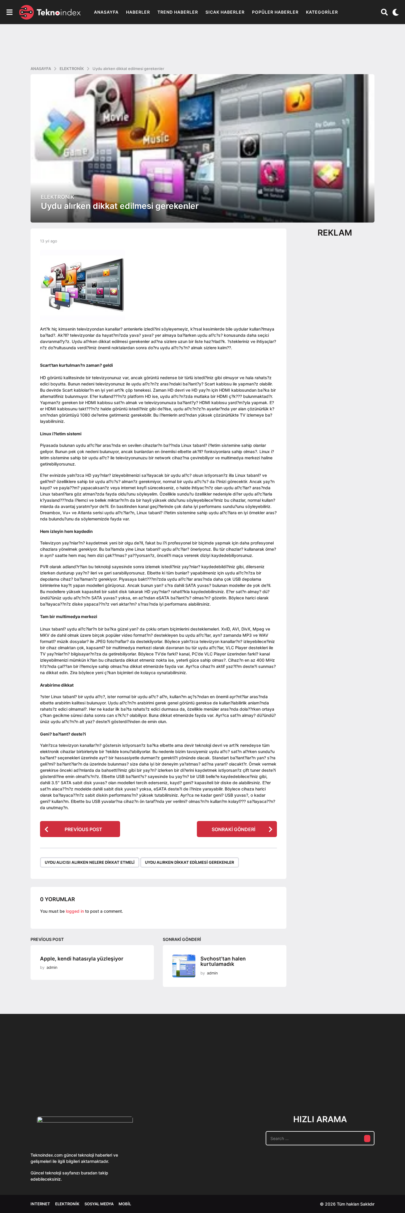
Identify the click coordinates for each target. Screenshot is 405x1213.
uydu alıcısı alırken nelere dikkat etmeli (90, 862)
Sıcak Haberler (225, 12)
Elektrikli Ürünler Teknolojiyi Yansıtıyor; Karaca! (119, 1082)
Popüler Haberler (275, 12)
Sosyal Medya (99, 1203)
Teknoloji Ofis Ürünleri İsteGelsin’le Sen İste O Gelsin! (238, 1082)
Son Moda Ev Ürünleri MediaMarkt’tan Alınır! (297, 1080)
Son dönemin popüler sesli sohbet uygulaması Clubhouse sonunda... (60, 1082)
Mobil (125, 1203)
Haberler (138, 12)
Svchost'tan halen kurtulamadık (223, 961)
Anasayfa (106, 12)
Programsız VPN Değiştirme (178, 1069)
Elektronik (57, 197)
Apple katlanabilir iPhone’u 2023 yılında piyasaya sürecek (357, 1082)
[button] (9, 12)
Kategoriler (322, 12)
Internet (40, 1203)
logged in (75, 911)
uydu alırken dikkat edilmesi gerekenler (189, 862)
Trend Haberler (177, 12)
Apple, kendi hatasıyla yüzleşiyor (81, 958)
